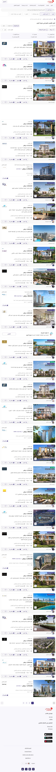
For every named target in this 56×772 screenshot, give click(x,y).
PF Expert (50, 729)
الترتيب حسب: (10, 30)
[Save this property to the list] (5, 59)
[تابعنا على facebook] (30, 769)
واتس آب (11, 59)
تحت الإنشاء (10, 26)
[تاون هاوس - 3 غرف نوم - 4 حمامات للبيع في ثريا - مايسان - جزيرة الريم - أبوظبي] (28, 476)
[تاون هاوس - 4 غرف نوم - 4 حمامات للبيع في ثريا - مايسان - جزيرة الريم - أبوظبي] (28, 371)
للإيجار (47, 5)
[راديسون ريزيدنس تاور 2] (28, 298)
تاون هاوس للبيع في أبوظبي (48, 19)
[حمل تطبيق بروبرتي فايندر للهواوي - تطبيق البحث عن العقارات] (48, 741)
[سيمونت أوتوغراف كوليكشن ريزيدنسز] (28, 561)
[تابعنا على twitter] (26, 769)
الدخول (4, 2)
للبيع (52, 5)
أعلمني (9, 334)
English (33, 763)
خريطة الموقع (28, 758)
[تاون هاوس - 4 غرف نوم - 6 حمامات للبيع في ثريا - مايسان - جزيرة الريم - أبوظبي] (28, 94)
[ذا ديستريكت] (28, 688)
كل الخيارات (16, 26)
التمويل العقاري (17, 5)
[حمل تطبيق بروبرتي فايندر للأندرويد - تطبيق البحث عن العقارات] (48, 738)
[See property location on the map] (35, 55)
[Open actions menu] (2, 59)
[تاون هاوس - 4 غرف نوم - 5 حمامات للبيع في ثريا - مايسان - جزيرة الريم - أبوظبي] (28, 498)
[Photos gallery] (44, 49)
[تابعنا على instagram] (33, 769)
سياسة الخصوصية (28, 751)
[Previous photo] (34, 49)
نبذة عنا (50, 717)
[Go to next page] (2, 703)
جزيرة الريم (50, 10)
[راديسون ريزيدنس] (28, 434)
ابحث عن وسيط (24, 5)
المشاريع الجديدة (41, 5)
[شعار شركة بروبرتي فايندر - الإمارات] (51, 1)
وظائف (50, 719)
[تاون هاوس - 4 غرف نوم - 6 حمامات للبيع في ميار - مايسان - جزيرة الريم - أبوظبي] (28, 392)
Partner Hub (49, 726)
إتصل (24, 59)
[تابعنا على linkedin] (22, 769)
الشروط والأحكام (28, 748)
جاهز (4, 26)
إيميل (18, 59)
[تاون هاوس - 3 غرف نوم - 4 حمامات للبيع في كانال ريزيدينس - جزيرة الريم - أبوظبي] (28, 72)
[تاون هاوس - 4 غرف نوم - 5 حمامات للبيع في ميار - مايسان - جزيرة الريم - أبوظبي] (28, 151)
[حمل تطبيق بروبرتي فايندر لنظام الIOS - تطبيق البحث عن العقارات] (48, 734)
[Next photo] (54, 49)
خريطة (51, 30)
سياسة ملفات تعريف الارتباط (28, 755)
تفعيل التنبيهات (42, 30)
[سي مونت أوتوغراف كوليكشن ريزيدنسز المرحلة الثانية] (28, 171)
